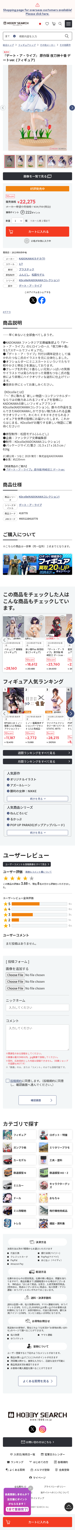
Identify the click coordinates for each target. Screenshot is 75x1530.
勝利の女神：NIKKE (23, 791)
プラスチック (26, 269)
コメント (12, 1020)
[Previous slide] (3, 108)
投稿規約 (16, 1081)
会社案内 (18, 1486)
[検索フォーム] (60, 23)
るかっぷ (16, 819)
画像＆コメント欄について (38, 871)
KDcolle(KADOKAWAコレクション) (39, 280)
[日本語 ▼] (40, 23)
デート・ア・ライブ (30, 285)
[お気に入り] (47, 23)
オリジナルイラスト (23, 779)
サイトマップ (37, 1498)
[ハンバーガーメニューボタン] (68, 23)
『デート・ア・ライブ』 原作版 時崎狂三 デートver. (35, 469)
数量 (8, 220)
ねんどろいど (19, 813)
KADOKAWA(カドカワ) (32, 258)
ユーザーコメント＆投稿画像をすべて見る (26, 864)
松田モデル (38, 274)
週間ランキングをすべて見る (36, 753)
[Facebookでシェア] (42, 300)
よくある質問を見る (36, 1381)
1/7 (21, 264)
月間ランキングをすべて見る (36, 761)
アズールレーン (20, 785)
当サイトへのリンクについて (55, 1492)
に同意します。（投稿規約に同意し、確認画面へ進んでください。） (37, 1083)
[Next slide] (72, 108)
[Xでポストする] (33, 300)
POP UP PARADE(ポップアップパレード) (37, 825)
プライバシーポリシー (55, 1486)
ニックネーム (15, 1000)
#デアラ (7, 311)
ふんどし (24, 274)
